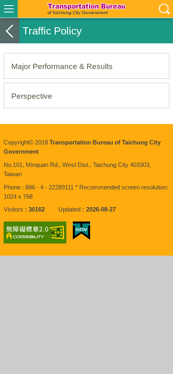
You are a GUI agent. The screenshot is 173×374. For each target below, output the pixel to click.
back (9, 30)
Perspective (31, 95)
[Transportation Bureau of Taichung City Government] (86, 9)
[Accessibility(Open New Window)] (35, 233)
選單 (9, 9)
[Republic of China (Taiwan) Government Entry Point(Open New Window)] (81, 231)
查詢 (164, 9)
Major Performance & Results (62, 66)
